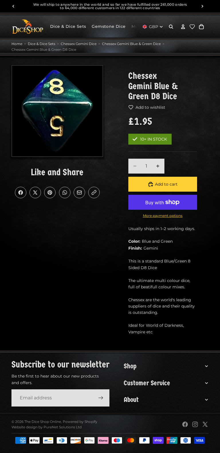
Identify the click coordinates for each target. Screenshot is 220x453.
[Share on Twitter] (35, 192)
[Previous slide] (13, 6)
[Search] (171, 26)
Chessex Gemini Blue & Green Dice (131, 44)
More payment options (162, 216)
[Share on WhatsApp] (64, 192)
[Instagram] (195, 424)
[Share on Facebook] (20, 192)
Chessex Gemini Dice (79, 44)
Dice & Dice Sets (41, 44)
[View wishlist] (192, 27)
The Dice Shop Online (42, 421)
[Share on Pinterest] (50, 192)
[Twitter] (205, 424)
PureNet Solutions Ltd (63, 427)
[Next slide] (202, 6)
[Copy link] (94, 192)
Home (16, 44)
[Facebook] (185, 424)
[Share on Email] (79, 192)
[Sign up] (101, 398)
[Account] (183, 26)
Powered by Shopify (80, 421)
